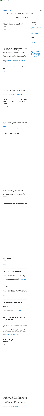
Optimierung (37, 55)
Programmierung (35, 56)
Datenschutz (38, 52)
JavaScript (34, 54)
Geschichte (18, 94)
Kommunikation (15, 406)
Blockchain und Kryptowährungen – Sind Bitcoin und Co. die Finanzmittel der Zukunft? (14, 24)
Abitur (14, 94)
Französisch (17, 197)
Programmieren (32, 56)
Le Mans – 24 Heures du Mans (11, 133)
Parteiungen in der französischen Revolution (15, 203)
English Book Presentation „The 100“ (12, 302)
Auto (15, 128)
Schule (23, 13)
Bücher (15, 94)
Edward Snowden (32, 53)
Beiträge (7, 13)
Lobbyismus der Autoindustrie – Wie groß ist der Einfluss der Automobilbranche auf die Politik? (15, 101)
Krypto (25, 60)
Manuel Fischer (7, 10)
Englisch (35, 53)
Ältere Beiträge (5, 410)
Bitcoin (15, 60)
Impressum (31, 13)
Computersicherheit (13, 13)
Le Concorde (6, 286)
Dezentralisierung (20, 60)
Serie (15, 334)
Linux (34, 55)
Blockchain (9, 60)
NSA (35, 55)
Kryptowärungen (4, 61)
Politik (19, 94)
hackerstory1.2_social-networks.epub (13, 271)
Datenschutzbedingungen (34, 414)
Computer (33, 52)
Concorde (35, 52)
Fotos (27, 13)
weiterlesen (4, 126)
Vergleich (18, 334)
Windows (19, 13)
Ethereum (23, 60)
